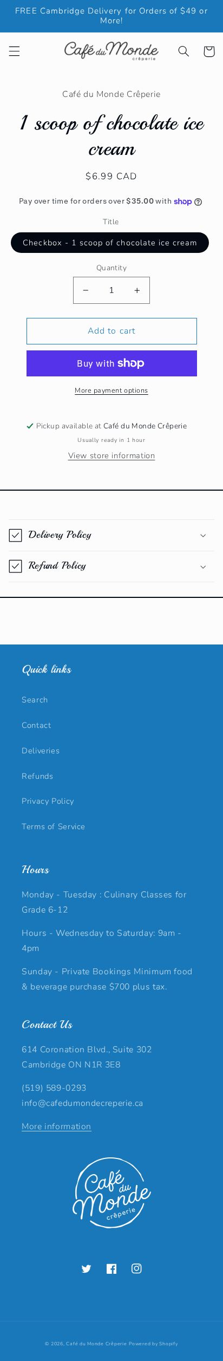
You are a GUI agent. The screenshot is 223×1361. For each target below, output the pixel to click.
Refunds (37, 776)
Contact (36, 725)
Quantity (111, 268)
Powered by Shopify (153, 1343)
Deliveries (41, 750)
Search (35, 699)
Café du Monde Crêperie (96, 1343)
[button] (14, 51)
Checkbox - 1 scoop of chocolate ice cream (110, 242)
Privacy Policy (48, 801)
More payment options (111, 390)
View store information (111, 455)
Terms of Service (54, 826)
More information (56, 1126)
